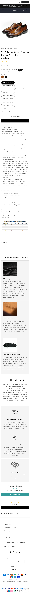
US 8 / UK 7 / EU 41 (22, 89)
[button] (3, 10)
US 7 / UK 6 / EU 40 (8, 89)
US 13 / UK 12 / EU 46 (8, 105)
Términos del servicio (20, 583)
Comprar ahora (15, 121)
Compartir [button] (6, 242)
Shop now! (25, 2)
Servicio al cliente (8, 521)
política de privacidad (9, 531)
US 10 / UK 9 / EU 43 (8, 95)
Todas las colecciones (11, 48)
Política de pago (7, 524)
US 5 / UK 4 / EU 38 (8, 82)
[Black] (6, 77)
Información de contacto (22, 581)
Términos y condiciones (9, 527)
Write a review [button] (15, 494)
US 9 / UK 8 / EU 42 (8, 92)
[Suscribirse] (25, 546)
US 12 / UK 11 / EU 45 (8, 102)
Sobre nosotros (7, 534)
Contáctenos (6, 537)
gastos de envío (6, 71)
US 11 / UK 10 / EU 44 (8, 99)
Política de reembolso (11, 581)
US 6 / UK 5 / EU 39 (8, 86)
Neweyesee (13, 579)
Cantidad (3, 108)
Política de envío (10, 583)
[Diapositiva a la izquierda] (11, 45)
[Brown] (2, 77)
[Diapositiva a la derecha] (18, 45)
